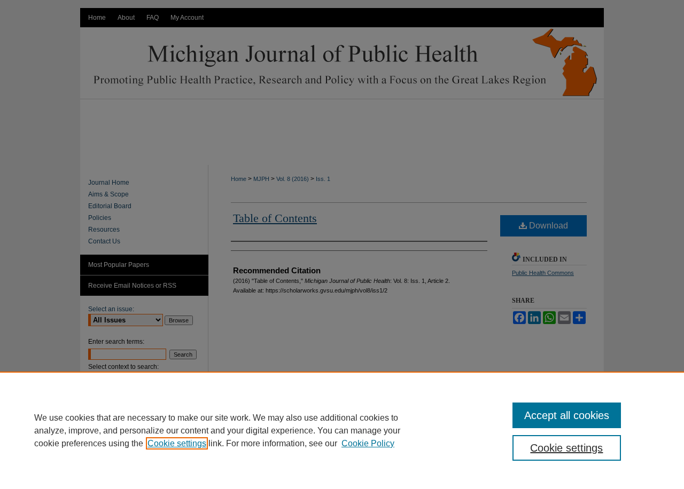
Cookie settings (176, 443)
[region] (342, 430)
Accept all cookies (566, 415)
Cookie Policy (367, 443)
